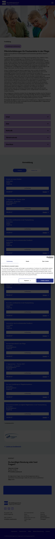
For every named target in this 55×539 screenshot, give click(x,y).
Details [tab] (27, 261)
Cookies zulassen (45, 280)
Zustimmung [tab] (10, 261)
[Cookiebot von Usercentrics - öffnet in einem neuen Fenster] (47, 257)
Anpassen (26, 280)
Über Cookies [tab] (45, 261)
